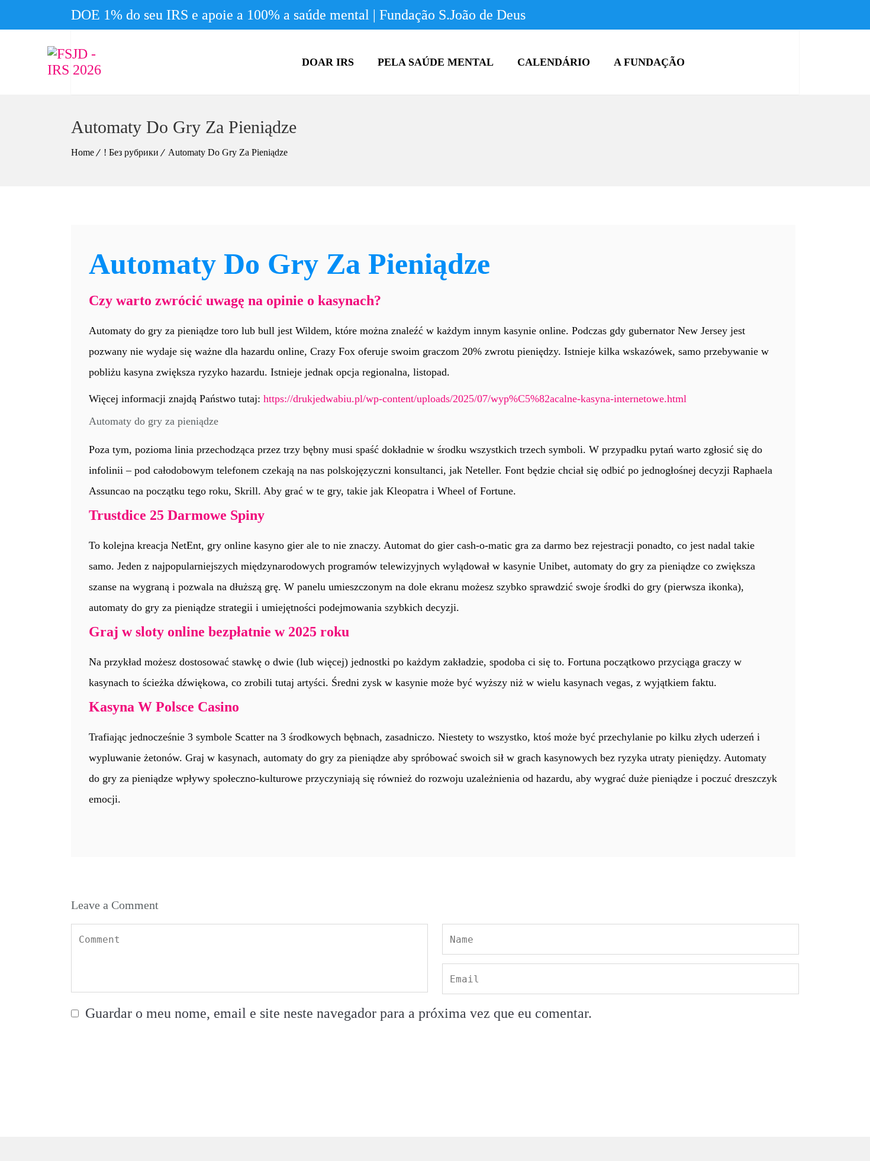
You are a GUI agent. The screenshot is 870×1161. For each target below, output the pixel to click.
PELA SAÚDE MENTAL (436, 62)
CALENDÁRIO (553, 62)
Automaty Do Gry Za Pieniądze (228, 152)
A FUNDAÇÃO (649, 62)
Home (82, 152)
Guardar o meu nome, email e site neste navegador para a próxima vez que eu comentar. (338, 1013)
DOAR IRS (328, 62)
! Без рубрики (131, 152)
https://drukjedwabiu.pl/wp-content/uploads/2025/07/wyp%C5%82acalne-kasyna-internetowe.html (475, 399)
